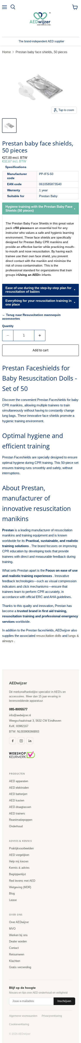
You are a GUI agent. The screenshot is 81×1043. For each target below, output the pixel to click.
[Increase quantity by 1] (39, 335)
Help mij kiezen (18, 861)
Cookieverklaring (19, 1024)
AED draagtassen (20, 807)
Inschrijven (64, 1001)
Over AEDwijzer (19, 922)
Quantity (7, 326)
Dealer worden (18, 941)
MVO (12, 928)
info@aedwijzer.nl (20, 715)
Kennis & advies (19, 867)
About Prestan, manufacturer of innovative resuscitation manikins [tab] (36, 503)
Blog (12, 893)
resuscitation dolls (48, 636)
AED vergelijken (19, 855)
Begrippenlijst (17, 874)
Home (6, 52)
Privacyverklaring (52, 1015)
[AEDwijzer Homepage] (40, 18)
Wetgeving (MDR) (20, 887)
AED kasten (16, 800)
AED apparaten (18, 781)
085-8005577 (18, 709)
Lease (13, 900)
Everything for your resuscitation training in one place (38, 302)
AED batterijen (18, 794)
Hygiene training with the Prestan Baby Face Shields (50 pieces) (38, 208)
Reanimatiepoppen (20, 819)
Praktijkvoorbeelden (21, 848)
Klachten (14, 961)
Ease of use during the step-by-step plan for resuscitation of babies (38, 289)
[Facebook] (12, 740)
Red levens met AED (22, 880)
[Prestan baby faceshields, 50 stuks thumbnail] (9, 125)
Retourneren (16, 954)
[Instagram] (21, 740)
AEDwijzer (18, 683)
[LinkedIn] (29, 740)
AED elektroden (19, 787)
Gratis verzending (20, 967)
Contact (14, 948)
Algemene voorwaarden (23, 1015)
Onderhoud (16, 826)
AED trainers (17, 813)
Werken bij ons (18, 935)
